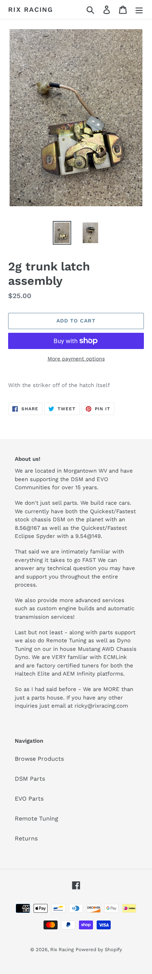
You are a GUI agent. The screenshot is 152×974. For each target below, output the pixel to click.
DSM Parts (30, 778)
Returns (26, 838)
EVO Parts (29, 798)
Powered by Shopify (99, 949)
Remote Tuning (36, 818)
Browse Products (39, 758)
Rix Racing (30, 9)
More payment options (76, 359)
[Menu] (139, 9)
